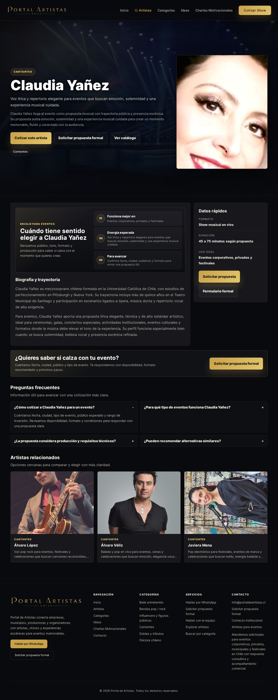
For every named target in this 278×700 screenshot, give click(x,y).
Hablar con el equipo (200, 620)
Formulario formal (218, 291)
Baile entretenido (151, 602)
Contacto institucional (247, 620)
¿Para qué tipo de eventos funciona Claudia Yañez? (187, 407)
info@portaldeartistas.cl (248, 602)
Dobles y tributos (151, 633)
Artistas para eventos (247, 627)
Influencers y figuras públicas (153, 618)
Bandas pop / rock (152, 609)
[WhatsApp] (267, 674)
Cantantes (20, 151)
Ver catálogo (125, 138)
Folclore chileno (150, 640)
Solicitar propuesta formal (80, 138)
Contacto (99, 635)
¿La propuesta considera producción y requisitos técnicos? (65, 441)
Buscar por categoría (200, 633)
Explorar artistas (197, 627)
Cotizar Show (255, 10)
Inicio (124, 10)
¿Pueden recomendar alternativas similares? (182, 441)
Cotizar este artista (31, 138)
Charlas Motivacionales (214, 10)
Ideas (185, 10)
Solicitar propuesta (219, 276)
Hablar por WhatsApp (29, 643)
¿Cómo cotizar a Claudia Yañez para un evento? (54, 407)
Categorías (166, 10)
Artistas (145, 10)
